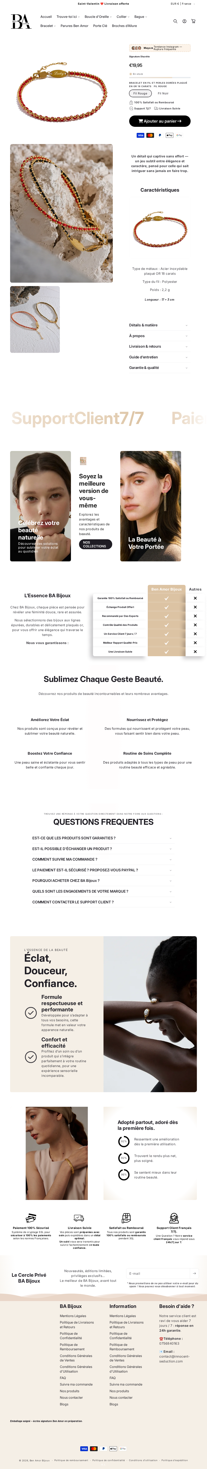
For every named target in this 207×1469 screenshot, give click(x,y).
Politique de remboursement (71, 1460)
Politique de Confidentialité (71, 1335)
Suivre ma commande (76, 1384)
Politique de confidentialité (108, 1460)
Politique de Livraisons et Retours (77, 1324)
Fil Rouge (140, 93)
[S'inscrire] (194, 1273)
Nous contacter (71, 1397)
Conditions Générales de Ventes (76, 1358)
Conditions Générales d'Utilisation (76, 1369)
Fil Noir (163, 93)
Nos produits (69, 1391)
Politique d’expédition (175, 1460)
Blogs (64, 1404)
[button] (68, 16)
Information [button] (123, 1306)
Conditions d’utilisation (143, 1460)
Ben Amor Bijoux (40, 1460)
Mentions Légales (73, 1316)
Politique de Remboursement (72, 1347)
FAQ (63, 1378)
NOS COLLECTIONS (94, 544)
